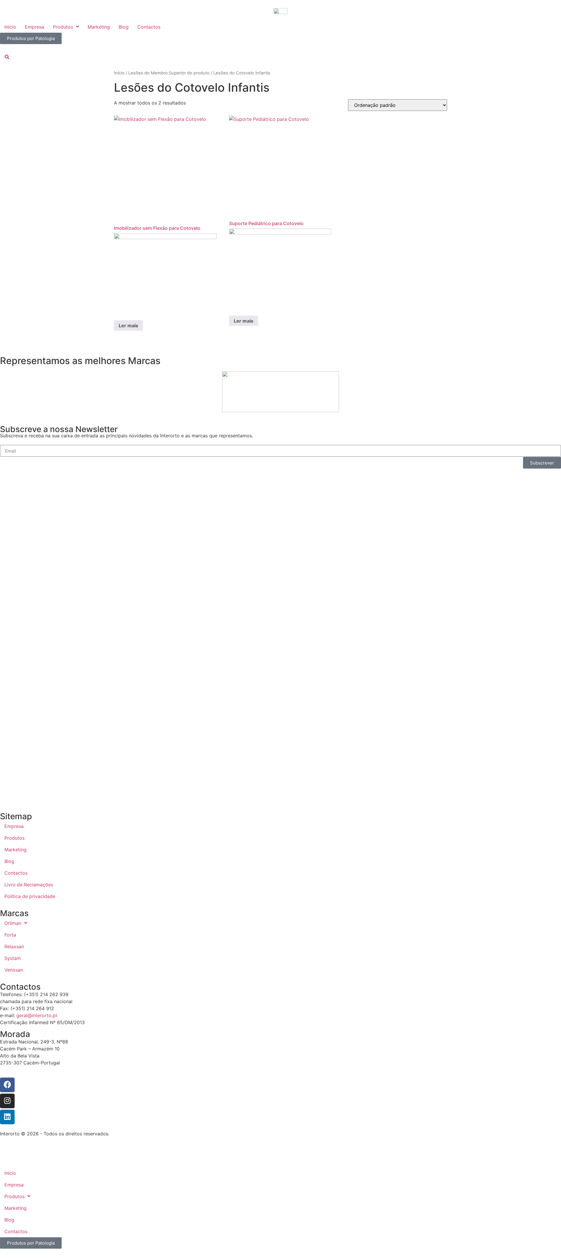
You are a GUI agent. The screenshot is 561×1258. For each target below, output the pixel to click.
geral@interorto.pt (36, 1015)
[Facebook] (7, 1085)
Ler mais (128, 325)
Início (119, 73)
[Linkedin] (7, 1117)
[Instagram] (7, 1101)
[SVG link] (280, 1148)
